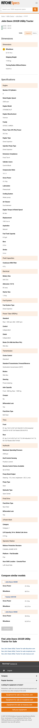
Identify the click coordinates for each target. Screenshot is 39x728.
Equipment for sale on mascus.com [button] (19, 705)
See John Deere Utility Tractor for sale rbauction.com (18, 648)
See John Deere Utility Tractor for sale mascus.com (17, 654)
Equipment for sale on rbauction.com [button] (19, 695)
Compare (7, 629)
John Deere (19, 16)
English (10, 670)
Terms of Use (27, 718)
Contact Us (13, 664)
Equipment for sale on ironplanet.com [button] (19, 700)
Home (3, 16)
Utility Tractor (10, 16)
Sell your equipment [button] (19, 710)
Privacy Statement (18, 718)
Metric (35, 33)
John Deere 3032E (11, 612)
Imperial (28, 33)
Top (36, 725)
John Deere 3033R (11, 582)
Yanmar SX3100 (10, 597)
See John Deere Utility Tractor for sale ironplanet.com (18, 651)
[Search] (35, 9)
